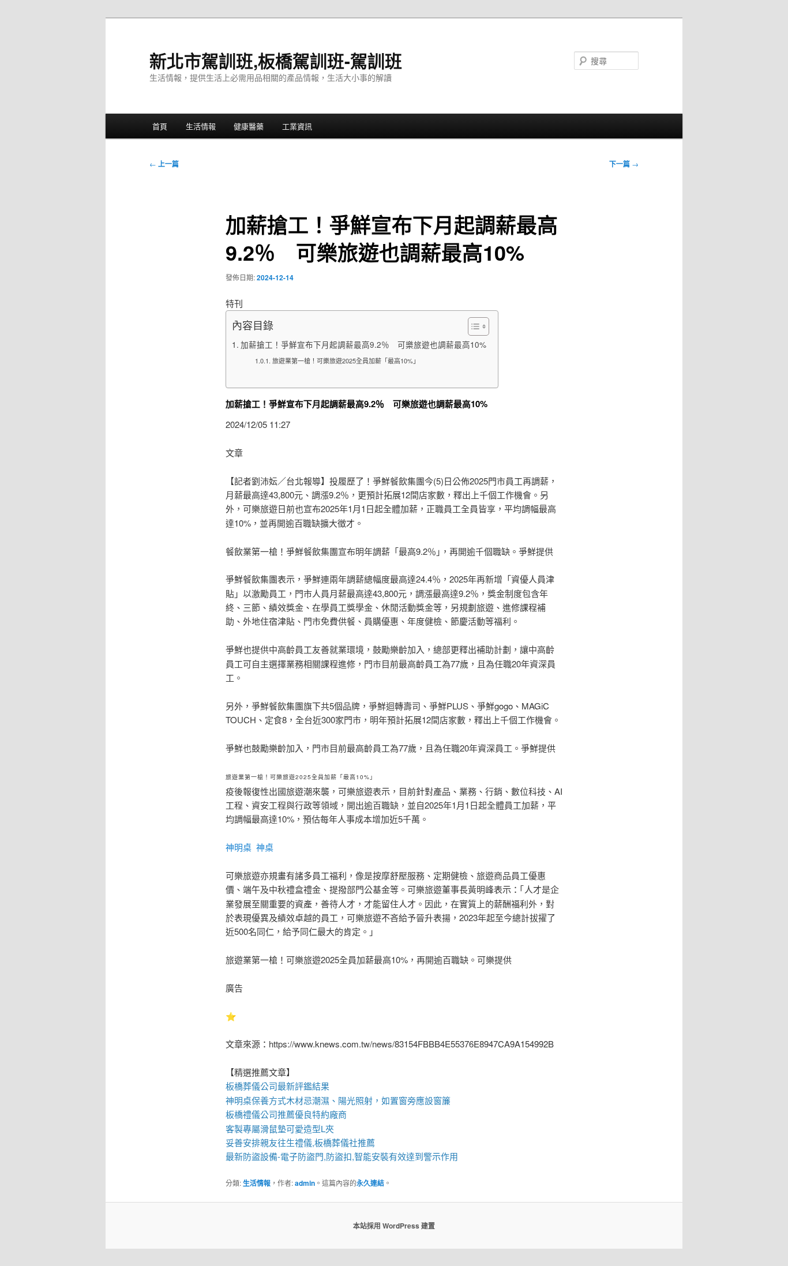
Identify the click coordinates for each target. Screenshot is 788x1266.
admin (305, 1183)
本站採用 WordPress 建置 (394, 1225)
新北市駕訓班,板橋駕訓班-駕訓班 (275, 60)
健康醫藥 (249, 126)
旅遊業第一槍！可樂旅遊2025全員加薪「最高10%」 (345, 360)
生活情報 (201, 126)
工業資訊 (297, 126)
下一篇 (624, 164)
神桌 (264, 847)
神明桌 (239, 847)
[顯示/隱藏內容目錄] (472, 326)
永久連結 (370, 1183)
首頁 (159, 126)
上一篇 (164, 164)
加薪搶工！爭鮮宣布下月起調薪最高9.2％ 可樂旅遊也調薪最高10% (363, 344)
